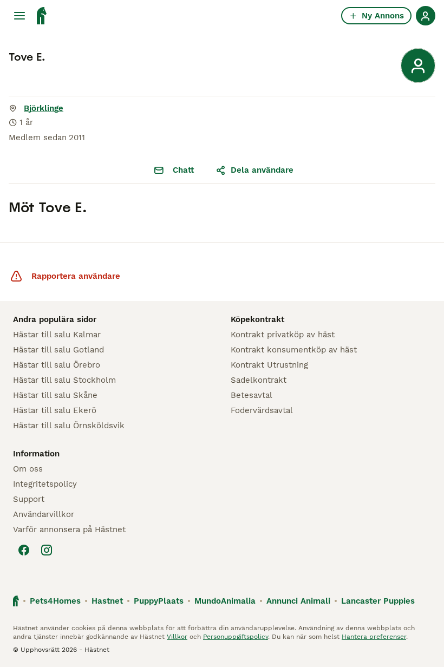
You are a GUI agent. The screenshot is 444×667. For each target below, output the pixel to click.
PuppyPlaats (159, 601)
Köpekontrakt (257, 319)
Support (28, 499)
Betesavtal (251, 395)
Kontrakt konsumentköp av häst (294, 350)
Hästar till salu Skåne (55, 395)
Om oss (28, 469)
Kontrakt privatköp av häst (283, 334)
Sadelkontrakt (258, 380)
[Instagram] (46, 550)
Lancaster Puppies (378, 601)
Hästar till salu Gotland (58, 350)
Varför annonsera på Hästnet (69, 529)
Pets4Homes (55, 601)
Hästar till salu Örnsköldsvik (69, 425)
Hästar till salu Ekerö (54, 410)
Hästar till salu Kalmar (57, 334)
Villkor (177, 636)
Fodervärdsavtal (262, 410)
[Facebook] (24, 550)
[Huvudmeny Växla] (19, 16)
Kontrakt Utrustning (269, 365)
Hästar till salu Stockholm (64, 380)
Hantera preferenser (374, 636)
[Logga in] (425, 15)
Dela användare (262, 170)
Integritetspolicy (45, 484)
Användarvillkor (43, 514)
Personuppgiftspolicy (235, 636)
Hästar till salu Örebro (56, 365)
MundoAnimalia (225, 601)
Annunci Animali (298, 601)
